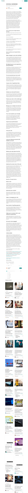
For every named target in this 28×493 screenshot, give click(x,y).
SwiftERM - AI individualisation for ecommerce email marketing (18, 336)
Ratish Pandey (17, 455)
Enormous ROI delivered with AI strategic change (18, 331)
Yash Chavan (7, 317)
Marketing (8, 263)
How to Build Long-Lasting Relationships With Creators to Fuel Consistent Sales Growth (18, 312)
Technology (16, 387)
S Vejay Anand (7, 297)
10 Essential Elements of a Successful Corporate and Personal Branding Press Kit (18, 352)
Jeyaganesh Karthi (8, 413)
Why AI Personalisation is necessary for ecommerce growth (19, 390)
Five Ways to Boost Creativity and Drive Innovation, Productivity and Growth (9, 428)
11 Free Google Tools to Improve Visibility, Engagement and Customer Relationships (8, 332)
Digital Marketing (12, 263)
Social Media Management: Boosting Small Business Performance (8, 371)
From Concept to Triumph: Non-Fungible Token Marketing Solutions (19, 487)
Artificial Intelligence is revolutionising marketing (9, 466)
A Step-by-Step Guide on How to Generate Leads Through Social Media (19, 371)
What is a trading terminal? (17, 469)
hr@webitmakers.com (9, 256)
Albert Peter (17, 492)
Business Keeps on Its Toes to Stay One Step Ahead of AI (8, 447)
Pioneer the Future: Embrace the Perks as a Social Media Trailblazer (9, 390)
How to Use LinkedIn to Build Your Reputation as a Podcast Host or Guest (19, 430)
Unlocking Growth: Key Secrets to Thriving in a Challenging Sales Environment (18, 450)
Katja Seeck (7, 376)
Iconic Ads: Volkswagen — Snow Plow (8, 293)
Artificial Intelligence (8, 444)
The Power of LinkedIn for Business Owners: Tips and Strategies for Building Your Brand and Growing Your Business (19, 411)
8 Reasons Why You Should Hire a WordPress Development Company (18, 293)
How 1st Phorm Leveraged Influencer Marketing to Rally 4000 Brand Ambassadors (9, 312)
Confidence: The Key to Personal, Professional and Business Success (8, 351)
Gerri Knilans (7, 337)
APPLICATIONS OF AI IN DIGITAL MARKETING (8, 409)
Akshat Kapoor (17, 473)
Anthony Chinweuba (18, 416)
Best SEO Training (14, 254)
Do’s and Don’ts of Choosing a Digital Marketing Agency (8, 485)
